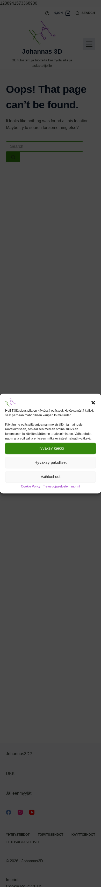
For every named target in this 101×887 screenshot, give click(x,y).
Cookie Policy (30, 486)
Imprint (75, 486)
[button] (93, 402)
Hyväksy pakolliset (50, 462)
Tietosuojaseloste (55, 486)
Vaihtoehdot (50, 476)
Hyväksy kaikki (51, 448)
